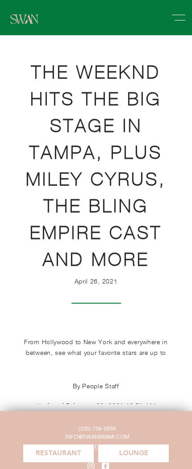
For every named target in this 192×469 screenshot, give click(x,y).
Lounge (133, 453)
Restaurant (58, 453)
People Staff (100, 386)
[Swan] (24, 25)
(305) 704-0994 (97, 429)
